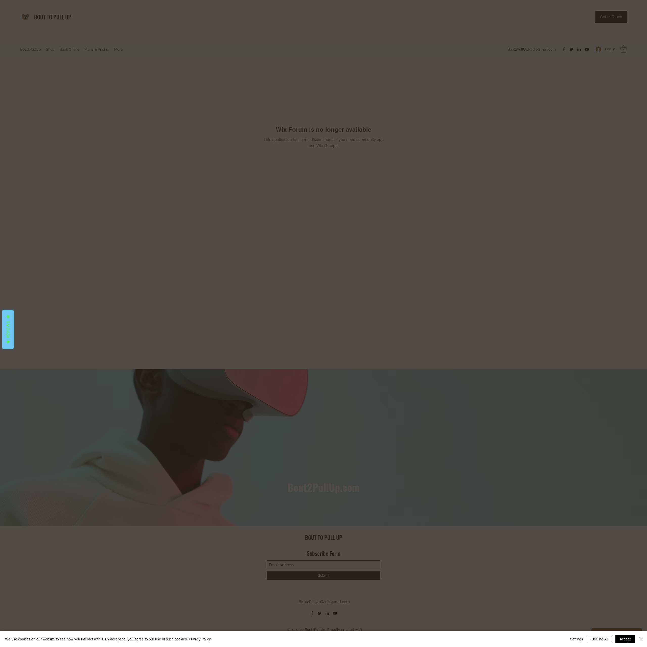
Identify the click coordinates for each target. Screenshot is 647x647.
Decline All (599, 638)
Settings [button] (576, 638)
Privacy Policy (200, 638)
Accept (625, 638)
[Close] (641, 639)
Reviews (8, 329)
